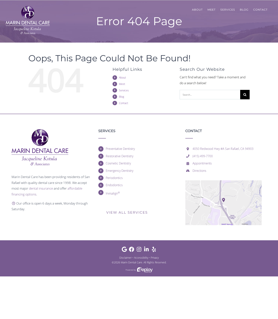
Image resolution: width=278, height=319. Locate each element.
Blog (121, 96)
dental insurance (41, 188)
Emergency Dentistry (119, 171)
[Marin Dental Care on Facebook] (131, 250)
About (122, 77)
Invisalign (113, 193)
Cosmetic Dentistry (118, 163)
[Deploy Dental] (145, 270)
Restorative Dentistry (119, 156)
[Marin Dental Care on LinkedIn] (146, 250)
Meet (122, 84)
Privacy (155, 257)
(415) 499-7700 (203, 156)
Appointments (202, 163)
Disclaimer (125, 257)
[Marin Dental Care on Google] (124, 250)
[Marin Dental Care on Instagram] (139, 250)
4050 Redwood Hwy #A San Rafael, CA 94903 (223, 149)
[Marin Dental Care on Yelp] (154, 250)
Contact (123, 103)
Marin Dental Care (131, 262)
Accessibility (141, 257)
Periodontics (114, 178)
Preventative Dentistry (120, 149)
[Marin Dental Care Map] (223, 182)
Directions (199, 171)
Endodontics (114, 185)
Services (124, 90)
